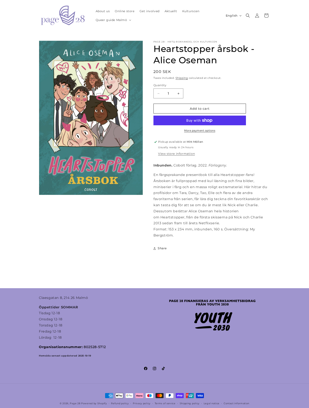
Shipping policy (190, 403)
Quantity (159, 85)
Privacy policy (142, 403)
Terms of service (165, 403)
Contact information (236, 403)
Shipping (182, 77)
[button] (113, 20)
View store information (176, 154)
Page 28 (75, 403)
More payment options (199, 130)
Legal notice (211, 403)
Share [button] (162, 248)
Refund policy (120, 403)
